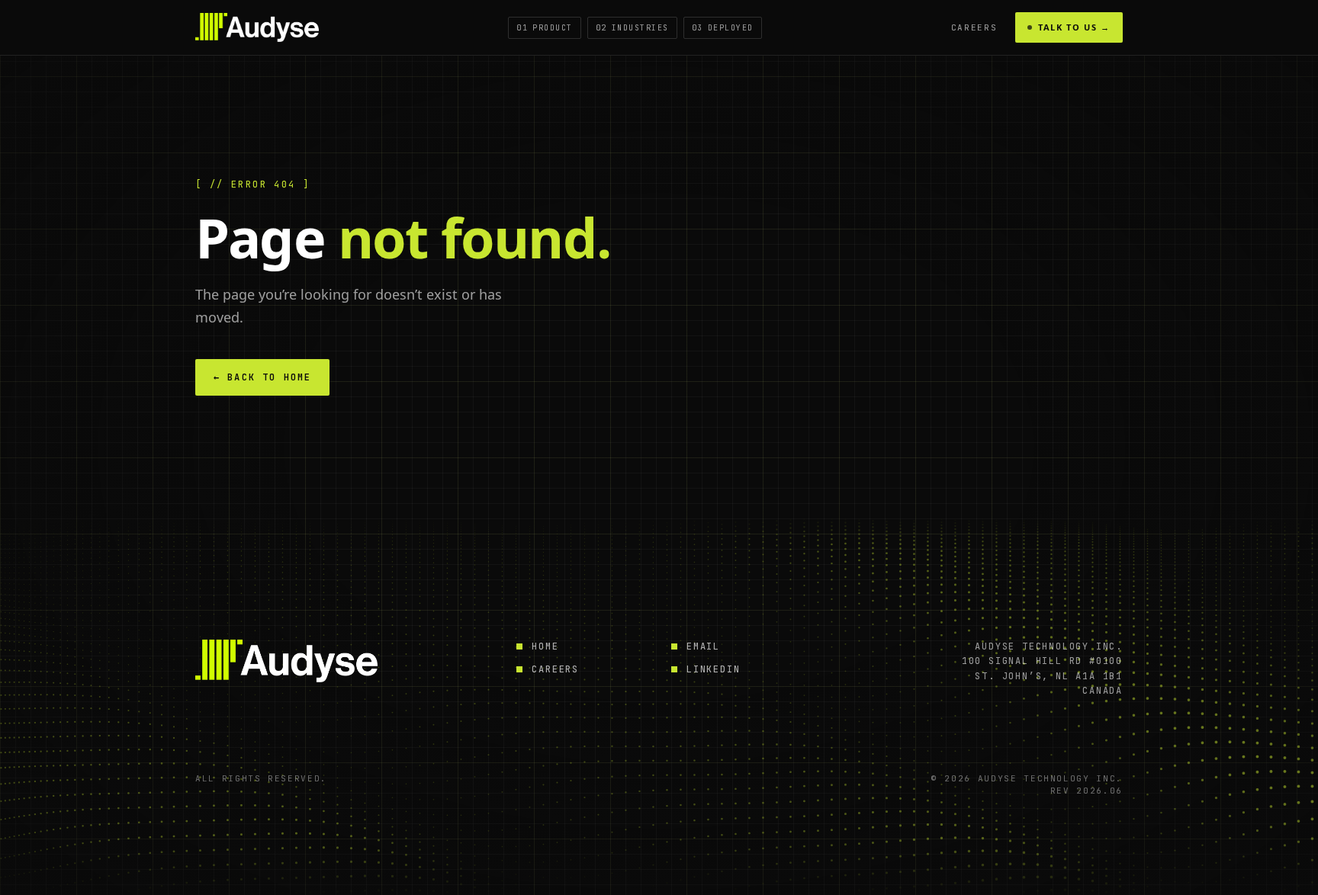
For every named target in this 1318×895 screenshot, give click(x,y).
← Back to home (262, 377)
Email (703, 646)
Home (545, 646)
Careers (974, 27)
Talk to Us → (1074, 27)
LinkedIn (713, 669)
